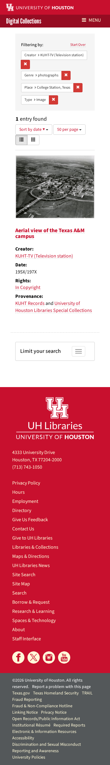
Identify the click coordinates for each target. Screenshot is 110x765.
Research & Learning (33, 611)
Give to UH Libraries (32, 538)
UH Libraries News (31, 565)
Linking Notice (25, 712)
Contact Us (23, 528)
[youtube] (64, 657)
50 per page (68, 129)
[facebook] (18, 657)
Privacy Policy (26, 483)
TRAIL (87, 693)
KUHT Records (30, 303)
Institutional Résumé (31, 725)
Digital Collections (23, 21)
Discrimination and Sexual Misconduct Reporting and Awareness (46, 747)
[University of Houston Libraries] (55, 418)
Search (19, 593)
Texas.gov (21, 693)
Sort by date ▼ (32, 129)
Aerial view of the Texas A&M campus (50, 233)
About (18, 629)
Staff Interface (26, 638)
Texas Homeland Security (56, 693)
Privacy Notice (54, 712)
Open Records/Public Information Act (46, 719)
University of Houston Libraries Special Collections (53, 307)
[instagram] (49, 657)
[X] (34, 657)
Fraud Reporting (27, 700)
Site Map (21, 583)
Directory (21, 510)
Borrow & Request (31, 602)
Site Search (23, 574)
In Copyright (27, 287)
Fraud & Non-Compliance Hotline (42, 706)
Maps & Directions (30, 556)
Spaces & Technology (34, 620)
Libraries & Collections (35, 547)
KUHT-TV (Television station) (44, 256)
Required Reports (69, 725)
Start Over (78, 44)
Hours (18, 492)
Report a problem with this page (61, 687)
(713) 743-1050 (27, 467)
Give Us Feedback (30, 519)
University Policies (28, 757)
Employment (25, 501)
